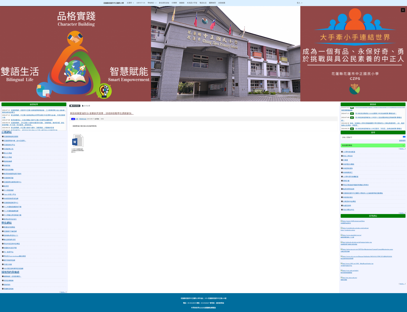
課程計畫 (346, 181)
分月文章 (86, 106)
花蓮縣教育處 (8, 178)
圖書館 (181, 3)
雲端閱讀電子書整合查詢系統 (349, 244)
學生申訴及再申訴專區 (12, 244)
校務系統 (7, 165)
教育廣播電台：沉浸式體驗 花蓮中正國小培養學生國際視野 (32, 108)
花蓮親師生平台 (9, 145)
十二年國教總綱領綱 (11, 211)
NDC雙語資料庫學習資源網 (13, 268)
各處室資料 (347, 205)
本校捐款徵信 (348, 197)
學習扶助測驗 (8, 169)
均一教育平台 (8, 252)
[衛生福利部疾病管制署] (366, 256)
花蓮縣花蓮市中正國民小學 (113, 3)
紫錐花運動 (344, 280)
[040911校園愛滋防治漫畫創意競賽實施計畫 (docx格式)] (77, 140)
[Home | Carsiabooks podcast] (355, 228)
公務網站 (6, 132)
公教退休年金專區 (349, 201)
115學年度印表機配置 (350, 176)
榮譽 (352, 112)
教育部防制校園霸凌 (346, 272)
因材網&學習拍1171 (11, 235)
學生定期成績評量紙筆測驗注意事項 (356, 185)
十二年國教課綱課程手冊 (12, 207)
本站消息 (75, 106)
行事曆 (174, 3)
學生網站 (6, 222)
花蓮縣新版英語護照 (11, 136)
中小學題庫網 (8, 190)
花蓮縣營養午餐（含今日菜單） (15, 141)
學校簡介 (151, 3)
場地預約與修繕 (10, 272)
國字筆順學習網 (9, 260)
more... (63, 292)
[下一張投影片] (402, 54)
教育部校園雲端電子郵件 (12, 174)
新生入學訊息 (348, 156)
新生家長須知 (164, 3)
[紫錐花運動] (349, 277)
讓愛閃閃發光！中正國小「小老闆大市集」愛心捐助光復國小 (32, 124)
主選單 (129, 3)
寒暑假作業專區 (9, 227)
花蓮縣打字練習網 (10, 231)
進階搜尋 (402, 140)
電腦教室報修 (8, 289)
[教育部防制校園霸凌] (350, 270)
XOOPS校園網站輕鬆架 (207, 308)
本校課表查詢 (348, 168)
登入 (298, 3)
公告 (73, 119)
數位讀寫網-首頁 (10, 239)
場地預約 (7, 284)
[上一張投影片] (5, 54)
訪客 (76, 119)
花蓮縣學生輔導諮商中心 (12, 182)
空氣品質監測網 (345, 251)
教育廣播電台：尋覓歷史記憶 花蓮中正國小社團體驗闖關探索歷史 (34, 121)
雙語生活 (203, 3)
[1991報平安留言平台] (357, 263)
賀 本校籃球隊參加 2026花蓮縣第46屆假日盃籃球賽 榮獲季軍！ (377, 128)
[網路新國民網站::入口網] (351, 235)
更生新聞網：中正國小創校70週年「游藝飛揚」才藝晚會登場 (32, 116)
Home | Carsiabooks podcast (348, 230)
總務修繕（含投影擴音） (12, 276)
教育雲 (6, 186)
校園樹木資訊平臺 (10, 248)
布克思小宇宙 (192, 3)
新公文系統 (8, 153)
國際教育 (212, 3)
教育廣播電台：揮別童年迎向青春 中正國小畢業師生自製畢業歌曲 (34, 119)
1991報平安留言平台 (346, 265)
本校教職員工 (348, 172)
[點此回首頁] (203, 53)
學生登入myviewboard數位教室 (15, 256)
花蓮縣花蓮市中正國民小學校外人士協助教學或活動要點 (363, 193)
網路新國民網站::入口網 (347, 237)
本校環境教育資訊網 (11, 198)
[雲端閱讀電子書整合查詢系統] (356, 242)
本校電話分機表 (348, 164)
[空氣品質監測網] (367, 249)
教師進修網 (8, 161)
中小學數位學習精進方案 (12, 215)
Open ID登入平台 (10, 194)
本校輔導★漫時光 (346, 223)
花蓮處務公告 (8, 149)
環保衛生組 (82, 119)
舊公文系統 (8, 157)
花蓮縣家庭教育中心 (11, 203)
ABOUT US (140, 3)
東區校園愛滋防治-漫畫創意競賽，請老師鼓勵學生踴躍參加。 (102, 113)
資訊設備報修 (8, 280)
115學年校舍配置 (349, 152)
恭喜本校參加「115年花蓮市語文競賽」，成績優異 (373, 124)
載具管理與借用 (348, 189)
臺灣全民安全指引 (10, 219)
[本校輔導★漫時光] (353, 221)
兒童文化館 (8, 264)
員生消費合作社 (348, 210)
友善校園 (221, 3)
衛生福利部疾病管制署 (347, 258)
